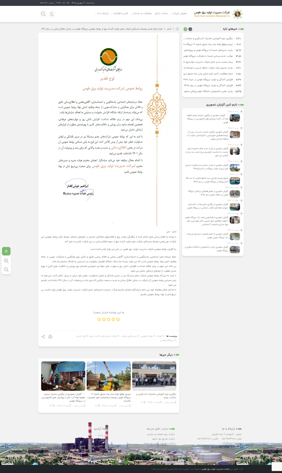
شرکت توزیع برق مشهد (163, 439)
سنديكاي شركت (129, 336)
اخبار (169, 29)
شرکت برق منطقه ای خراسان (161, 434)
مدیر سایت (169, 402)
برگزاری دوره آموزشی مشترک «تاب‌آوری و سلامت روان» (156, 395)
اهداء (159, 336)
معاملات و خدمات (142, 13)
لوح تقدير (81, 336)
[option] (213, 38)
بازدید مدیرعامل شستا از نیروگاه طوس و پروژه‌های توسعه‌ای (203, 50)
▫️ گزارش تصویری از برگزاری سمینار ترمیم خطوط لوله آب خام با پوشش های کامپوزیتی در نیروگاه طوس (63, 397)
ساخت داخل (161, 13)
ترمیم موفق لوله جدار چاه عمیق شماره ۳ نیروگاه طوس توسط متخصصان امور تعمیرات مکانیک (109, 397)
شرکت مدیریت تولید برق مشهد (159, 443)
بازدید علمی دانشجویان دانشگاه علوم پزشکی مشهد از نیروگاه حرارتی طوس (197, 91)
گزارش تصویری (101, 445)
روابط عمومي (147, 336)
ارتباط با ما (102, 13)
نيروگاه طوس (167, 340)
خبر (168, 232)
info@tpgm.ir (228, 443)
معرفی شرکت (179, 13)
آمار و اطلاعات (120, 13)
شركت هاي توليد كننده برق (103, 336)
